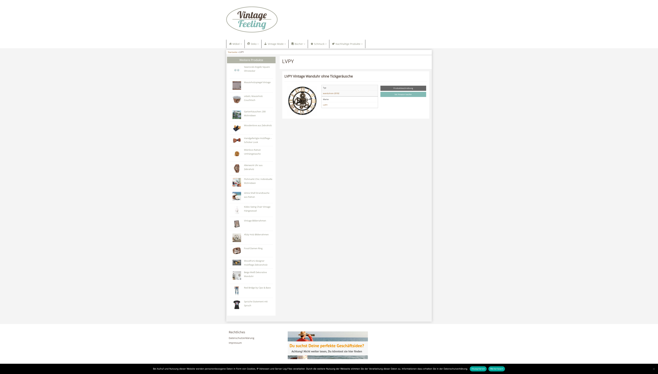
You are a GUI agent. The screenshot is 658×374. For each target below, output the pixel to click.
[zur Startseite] (269, 19)
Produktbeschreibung (403, 88)
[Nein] (653, 369)
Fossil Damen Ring (253, 248)
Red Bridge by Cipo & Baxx (257, 287)
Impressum (235, 342)
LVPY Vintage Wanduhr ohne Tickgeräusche (318, 76)
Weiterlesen (496, 368)
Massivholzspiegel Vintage (257, 82)
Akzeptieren (478, 368)
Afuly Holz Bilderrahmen (256, 234)
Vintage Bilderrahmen (255, 220)
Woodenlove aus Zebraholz (258, 125)
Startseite (232, 52)
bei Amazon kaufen (403, 94)
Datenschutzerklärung (241, 338)
